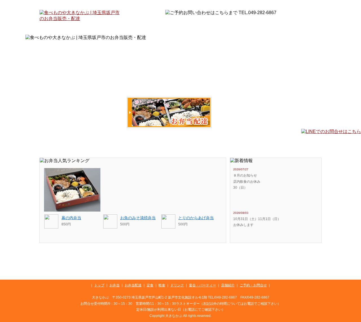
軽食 (165, 143)
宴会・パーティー (231, 143)
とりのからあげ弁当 (196, 218)
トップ (49, 143)
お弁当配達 (169, 112)
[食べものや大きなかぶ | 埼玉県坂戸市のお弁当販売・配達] (80, 18)
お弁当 (81, 112)
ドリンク (194, 143)
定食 (136, 143)
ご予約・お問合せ (303, 143)
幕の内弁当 (71, 218)
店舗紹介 (269, 143)
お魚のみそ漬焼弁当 (138, 218)
